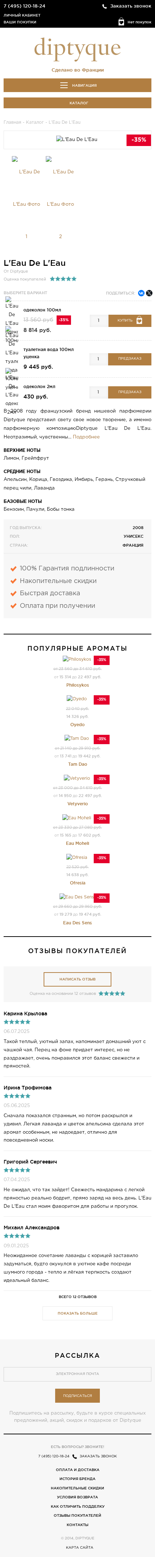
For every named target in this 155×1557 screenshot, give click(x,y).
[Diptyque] (77, 48)
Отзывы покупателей (77, 1515)
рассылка (77, 1355)
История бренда (77, 1479)
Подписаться (77, 1396)
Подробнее (86, 437)
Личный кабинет (22, 15)
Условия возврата (77, 1497)
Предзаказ (129, 358)
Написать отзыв (77, 979)
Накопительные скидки (77, 1488)
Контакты (77, 1525)
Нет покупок (139, 22)
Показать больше (78, 1313)
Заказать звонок (130, 5)
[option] (27, 204)
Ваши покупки (20, 22)
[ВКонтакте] (141, 293)
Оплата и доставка (77, 1470)
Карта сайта (79, 1547)
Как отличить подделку (78, 1506)
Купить (125, 320)
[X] (149, 293)
